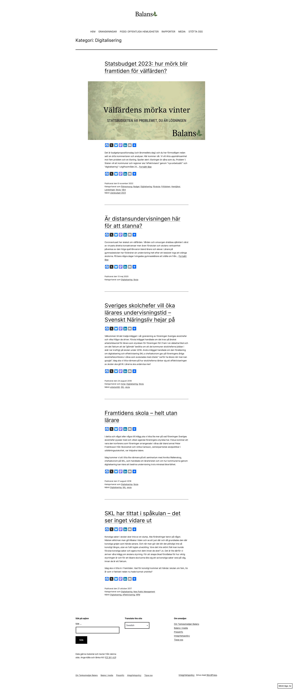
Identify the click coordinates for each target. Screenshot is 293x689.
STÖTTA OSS (196, 31)
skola (127, 387)
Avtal (123, 384)
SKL (122, 387)
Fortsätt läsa (145, 167)
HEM (92, 31)
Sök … (79, 624)
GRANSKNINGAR (107, 31)
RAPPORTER (168, 31)
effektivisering (129, 595)
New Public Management (144, 591)
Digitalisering (146, 186)
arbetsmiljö (115, 387)
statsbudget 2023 (118, 193)
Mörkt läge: (284, 686)
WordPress (211, 675)
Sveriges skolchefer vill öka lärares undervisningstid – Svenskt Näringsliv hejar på (140, 312)
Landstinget (110, 190)
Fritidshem (165, 186)
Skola (118, 190)
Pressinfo (178, 632)
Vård (124, 190)
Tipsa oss (178, 640)
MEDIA (182, 31)
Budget (136, 186)
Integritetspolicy (182, 636)
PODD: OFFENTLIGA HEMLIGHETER (139, 31)
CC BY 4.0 (110, 657)
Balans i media (181, 628)
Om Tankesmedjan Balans (186, 624)
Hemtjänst (175, 186)
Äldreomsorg (126, 186)
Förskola (156, 186)
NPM (138, 595)
